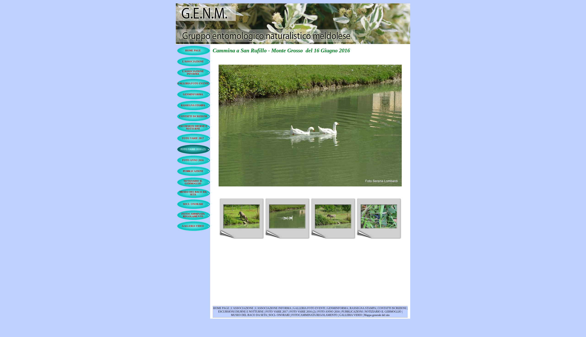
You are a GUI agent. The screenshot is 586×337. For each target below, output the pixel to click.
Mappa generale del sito (377, 315)
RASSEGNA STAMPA (363, 308)
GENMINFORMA (338, 308)
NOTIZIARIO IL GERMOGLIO (383, 311)
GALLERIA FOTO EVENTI (309, 308)
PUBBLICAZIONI (352, 311)
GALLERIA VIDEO (350, 315)
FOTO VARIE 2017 (277, 311)
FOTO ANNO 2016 (328, 311)
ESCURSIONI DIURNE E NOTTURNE (241, 311)
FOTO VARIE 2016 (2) (303, 311)
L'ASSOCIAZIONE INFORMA (273, 308)
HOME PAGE (221, 308)
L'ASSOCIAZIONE (242, 308)
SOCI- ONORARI (279, 315)
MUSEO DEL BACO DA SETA (249, 315)
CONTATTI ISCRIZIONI (392, 308)
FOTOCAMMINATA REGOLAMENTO (314, 315)
